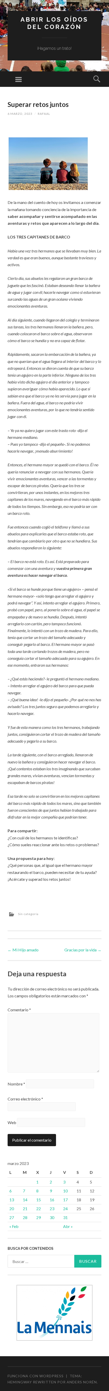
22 (38, 1208)
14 (25, 1199)
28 (25, 1217)
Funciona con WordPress (36, 1376)
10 (65, 1190)
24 (65, 1208)
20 (11, 1208)
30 (52, 1217)
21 (25, 1208)
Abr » (68, 1226)
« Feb (14, 1226)
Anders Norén (82, 1382)
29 (38, 1217)
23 (52, 1208)
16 (52, 1199)
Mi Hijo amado (23, 949)
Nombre (16, 1083)
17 (65, 1199)
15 (38, 1199)
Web (12, 1122)
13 (11, 1199)
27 (11, 1217)
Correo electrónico (25, 1098)
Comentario (19, 1009)
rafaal (44, 114)
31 (65, 1217)
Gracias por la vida (82, 949)
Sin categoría (28, 914)
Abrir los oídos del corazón (54, 23)
